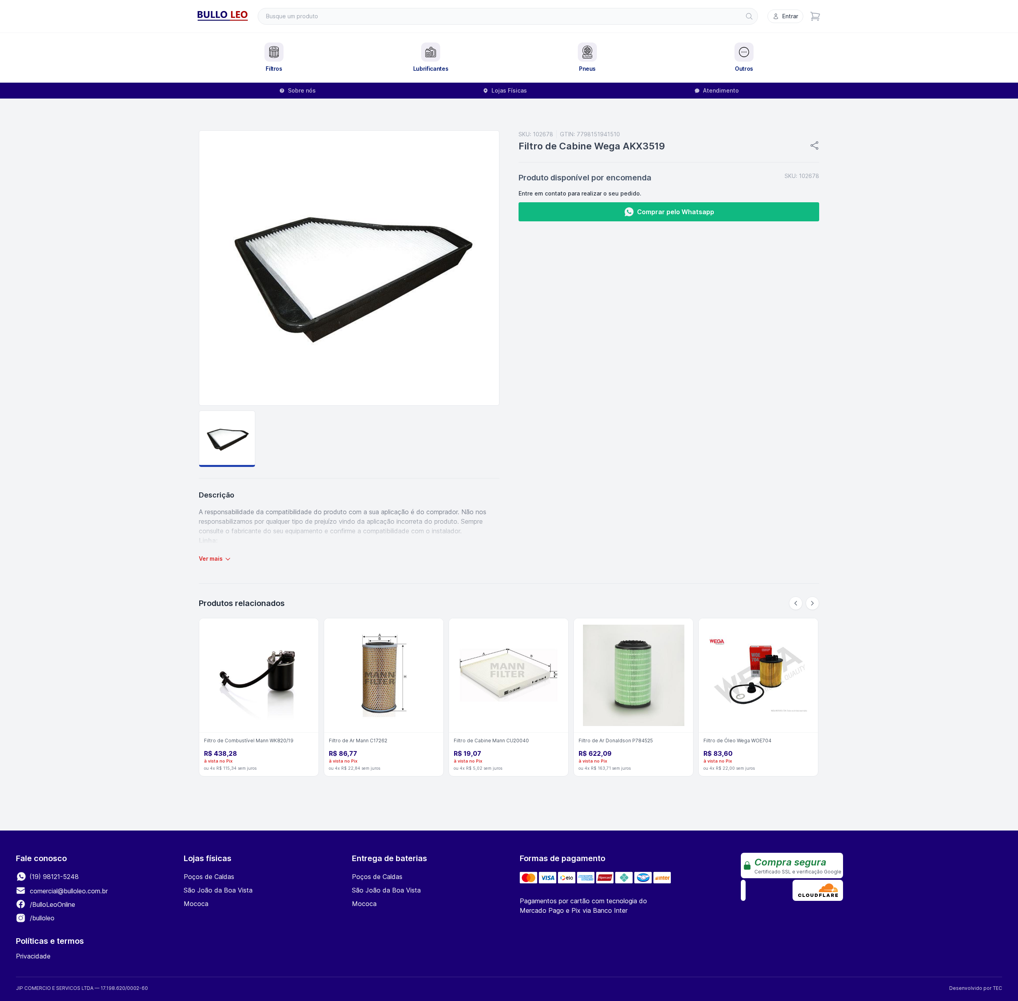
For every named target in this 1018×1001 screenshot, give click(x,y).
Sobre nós (302, 90)
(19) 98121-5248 (53, 877)
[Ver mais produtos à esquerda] (795, 603)
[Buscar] (749, 16)
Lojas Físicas (509, 90)
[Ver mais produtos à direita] (812, 603)
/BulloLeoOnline (51, 904)
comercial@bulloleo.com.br (69, 891)
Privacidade (33, 956)
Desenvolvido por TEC (975, 988)
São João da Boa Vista (218, 890)
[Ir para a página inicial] (222, 16)
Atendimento (721, 90)
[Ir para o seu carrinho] (815, 16)
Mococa (196, 904)
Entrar (790, 16)
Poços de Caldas (209, 877)
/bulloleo (41, 918)
